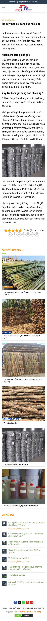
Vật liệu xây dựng (8, 20)
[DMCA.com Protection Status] (23, 615)
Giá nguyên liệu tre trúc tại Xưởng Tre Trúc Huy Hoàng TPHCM (26, 523)
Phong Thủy (39, 608)
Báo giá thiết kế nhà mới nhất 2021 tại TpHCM (24, 551)
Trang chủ (7, 608)
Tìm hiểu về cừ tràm (16, 575)
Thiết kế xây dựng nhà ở (18, 558)
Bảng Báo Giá (27, 608)
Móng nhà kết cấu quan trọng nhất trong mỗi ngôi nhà (25, 543)
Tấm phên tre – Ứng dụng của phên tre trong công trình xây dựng (25, 568)
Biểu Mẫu (16, 608)
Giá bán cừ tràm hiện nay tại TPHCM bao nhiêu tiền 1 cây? (25, 534)
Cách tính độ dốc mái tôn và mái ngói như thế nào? (26, 583)
